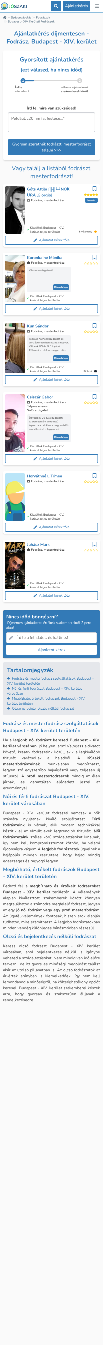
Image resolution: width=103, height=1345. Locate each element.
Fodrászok (43, 17)
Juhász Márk (38, 544)
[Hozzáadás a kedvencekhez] (94, 188)
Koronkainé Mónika (44, 257)
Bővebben (61, 287)
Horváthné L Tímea (44, 476)
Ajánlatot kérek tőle (54, 240)
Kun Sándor (37, 326)
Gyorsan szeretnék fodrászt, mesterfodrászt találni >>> (51, 147)
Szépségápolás (21, 17)
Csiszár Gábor (40, 397)
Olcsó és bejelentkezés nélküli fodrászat (42, 708)
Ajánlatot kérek (52, 650)
